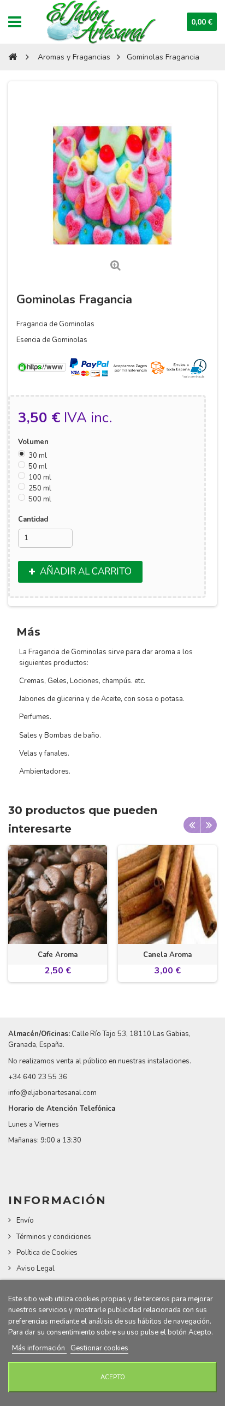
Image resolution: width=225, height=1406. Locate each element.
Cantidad (33, 519)
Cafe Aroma (58, 955)
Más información (39, 1348)
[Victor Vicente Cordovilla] (100, 22)
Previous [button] (191, 825)
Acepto (112, 1377)
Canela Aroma (167, 955)
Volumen (34, 442)
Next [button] (208, 825)
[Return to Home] (12, 56)
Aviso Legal (35, 1268)
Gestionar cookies (99, 1348)
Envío (25, 1220)
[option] (57, 913)
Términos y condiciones (53, 1237)
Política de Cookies (47, 1253)
